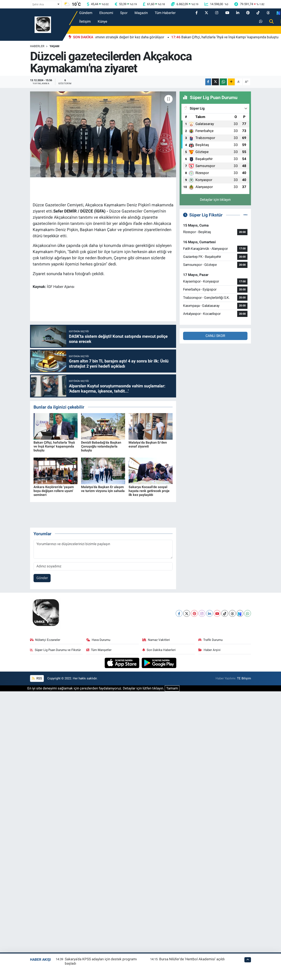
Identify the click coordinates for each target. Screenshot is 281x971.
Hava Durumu (101, 640)
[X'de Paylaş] (215, 81)
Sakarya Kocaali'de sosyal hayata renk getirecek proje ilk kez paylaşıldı (149, 491)
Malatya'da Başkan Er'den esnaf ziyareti (148, 444)
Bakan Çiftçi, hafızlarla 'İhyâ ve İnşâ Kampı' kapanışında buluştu (54, 446)
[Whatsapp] (247, 613)
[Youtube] (217, 613)
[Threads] (232, 613)
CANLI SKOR (215, 336)
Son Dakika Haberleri (161, 650)
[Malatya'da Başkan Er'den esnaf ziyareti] (151, 426)
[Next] (240, 613)
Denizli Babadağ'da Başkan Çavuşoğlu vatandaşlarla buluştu (101, 446)
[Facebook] (179, 613)
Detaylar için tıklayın (215, 199)
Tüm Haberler (165, 13)
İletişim (85, 21)
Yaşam (54, 46)
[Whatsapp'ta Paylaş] (223, 81)
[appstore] (122, 662)
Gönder (42, 578)
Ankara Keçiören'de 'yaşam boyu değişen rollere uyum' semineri (54, 491)
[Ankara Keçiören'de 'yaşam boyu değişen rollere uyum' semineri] (56, 471)
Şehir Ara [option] (38, 4)
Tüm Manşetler (101, 650)
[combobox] (46, 4)
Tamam (172, 688)
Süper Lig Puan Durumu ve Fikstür (58, 650)
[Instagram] (202, 613)
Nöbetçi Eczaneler (47, 640)
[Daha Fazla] (231, 81)
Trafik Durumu (213, 640)
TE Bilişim (244, 678)
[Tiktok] (224, 613)
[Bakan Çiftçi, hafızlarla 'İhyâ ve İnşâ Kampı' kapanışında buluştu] (56, 426)
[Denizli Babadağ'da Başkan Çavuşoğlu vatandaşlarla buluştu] (103, 426)
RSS (39, 678)
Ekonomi (106, 13)
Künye (102, 21)
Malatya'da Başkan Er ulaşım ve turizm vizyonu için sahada (103, 489)
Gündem (85, 13)
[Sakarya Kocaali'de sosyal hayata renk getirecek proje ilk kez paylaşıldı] (151, 471)
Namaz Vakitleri (159, 640)
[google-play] (159, 662)
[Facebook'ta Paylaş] (208, 81)
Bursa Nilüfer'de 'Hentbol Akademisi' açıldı (192, 959)
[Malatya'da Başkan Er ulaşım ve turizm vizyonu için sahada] (103, 471)
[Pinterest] (194, 613)
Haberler (37, 46)
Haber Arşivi (212, 650)
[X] (186, 613)
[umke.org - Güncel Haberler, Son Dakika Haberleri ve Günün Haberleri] (42, 24)
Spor (124, 13)
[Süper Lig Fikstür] (245, 215)
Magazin (141, 13)
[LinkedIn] (209, 613)
